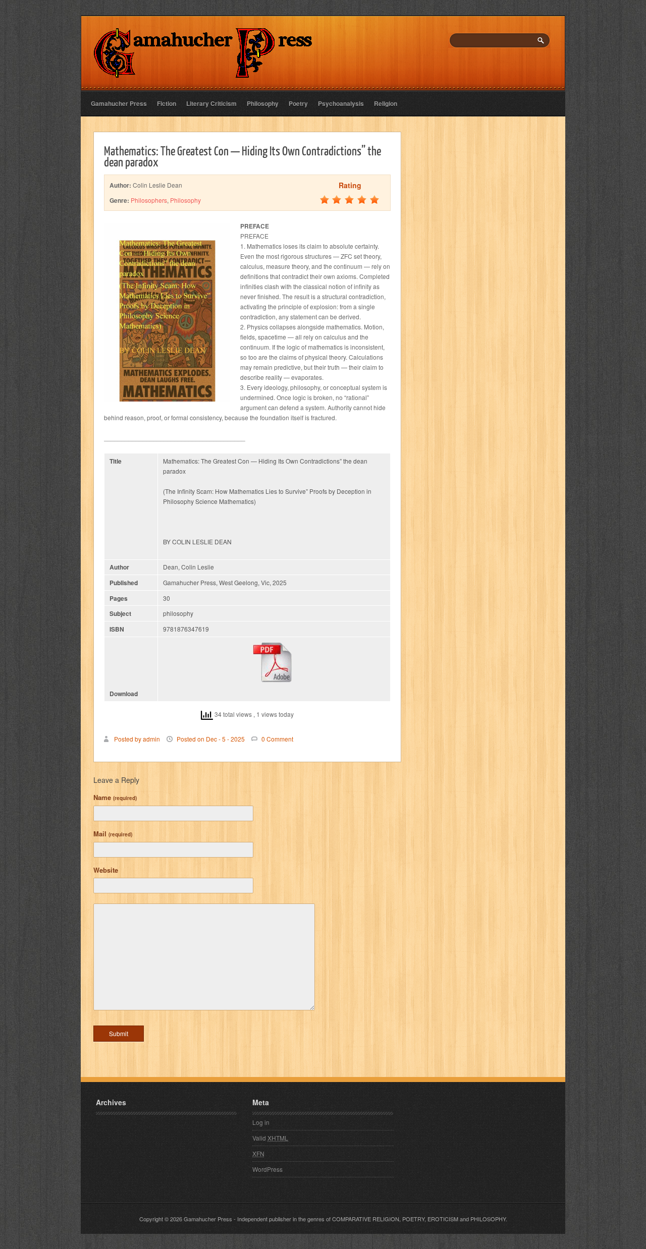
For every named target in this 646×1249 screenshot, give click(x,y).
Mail (112, 833)
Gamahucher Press (119, 103)
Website (105, 870)
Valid (270, 1137)
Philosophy (263, 103)
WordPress (267, 1169)
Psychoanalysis (341, 103)
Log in (261, 1122)
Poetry (298, 103)
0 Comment (277, 738)
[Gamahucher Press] (203, 71)
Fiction (166, 103)
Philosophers (149, 200)
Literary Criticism (211, 103)
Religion (385, 103)
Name (115, 797)
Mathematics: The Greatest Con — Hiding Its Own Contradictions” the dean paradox (242, 156)
